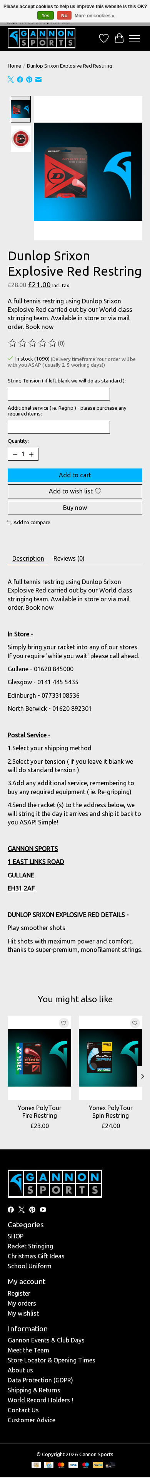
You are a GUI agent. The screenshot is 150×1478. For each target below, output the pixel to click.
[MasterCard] (61, 1465)
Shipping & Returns (34, 1390)
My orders (22, 1303)
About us (20, 1370)
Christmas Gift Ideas (36, 1256)
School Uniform (30, 1266)
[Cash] (36, 1465)
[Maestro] (86, 1465)
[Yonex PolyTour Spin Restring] (110, 1058)
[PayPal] (98, 1465)
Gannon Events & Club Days (46, 1340)
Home (14, 66)
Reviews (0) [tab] (69, 558)
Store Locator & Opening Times (51, 1360)
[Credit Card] (48, 1465)
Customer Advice (31, 1420)
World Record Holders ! (40, 1400)
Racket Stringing (30, 1246)
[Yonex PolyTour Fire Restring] (39, 1058)
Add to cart (75, 475)
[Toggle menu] (134, 38)
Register (19, 1293)
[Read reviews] (33, 343)
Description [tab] (28, 558)
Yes (46, 15)
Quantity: (18, 441)
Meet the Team (28, 1350)
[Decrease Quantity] (15, 454)
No (64, 15)
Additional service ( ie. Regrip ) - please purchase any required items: (67, 411)
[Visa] (73, 1465)
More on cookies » (95, 15)
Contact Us (23, 1410)
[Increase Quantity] (31, 454)
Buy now (75, 507)
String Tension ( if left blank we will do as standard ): (67, 381)
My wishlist (23, 1313)
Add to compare (31, 522)
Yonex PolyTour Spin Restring (111, 1111)
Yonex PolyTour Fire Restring (40, 1111)
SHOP (15, 1236)
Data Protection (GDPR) (40, 1380)
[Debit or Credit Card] (110, 1465)
